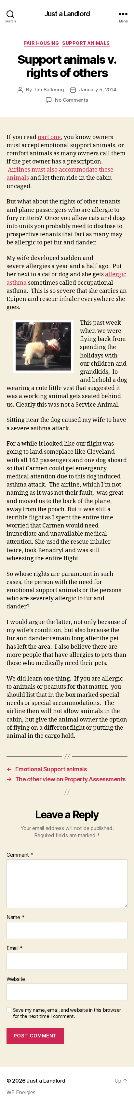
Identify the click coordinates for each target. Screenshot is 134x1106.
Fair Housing (41, 43)
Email (15, 948)
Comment (20, 855)
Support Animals (86, 43)
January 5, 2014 (97, 89)
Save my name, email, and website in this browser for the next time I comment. (67, 1013)
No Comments (71, 100)
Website (16, 979)
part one (49, 137)
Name (15, 917)
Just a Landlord (67, 13)
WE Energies (21, 1092)
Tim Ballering (49, 89)
